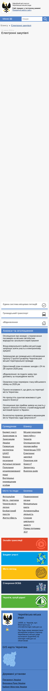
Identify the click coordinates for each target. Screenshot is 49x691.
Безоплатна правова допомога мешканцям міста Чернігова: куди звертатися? (24, 416)
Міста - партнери (11, 500)
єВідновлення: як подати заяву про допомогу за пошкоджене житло (20, 375)
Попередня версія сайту (21, 10)
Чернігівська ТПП (32, 450)
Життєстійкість (10, 518)
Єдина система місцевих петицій (20, 304)
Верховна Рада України (14, 683)
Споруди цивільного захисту (29, 521)
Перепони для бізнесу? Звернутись (30, 464)
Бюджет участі (9, 432)
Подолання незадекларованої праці (11, 471)
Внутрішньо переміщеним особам (9, 481)
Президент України (12, 680)
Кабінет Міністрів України (15, 687)
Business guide (31, 471)
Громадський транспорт (15, 313)
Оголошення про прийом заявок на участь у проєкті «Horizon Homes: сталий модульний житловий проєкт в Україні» (24, 407)
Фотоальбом (9, 497)
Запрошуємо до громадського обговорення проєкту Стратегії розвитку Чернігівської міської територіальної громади (24, 358)
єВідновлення (10, 322)
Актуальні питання (12, 464)
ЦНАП (6, 453)
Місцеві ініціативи (32, 432)
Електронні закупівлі (21, 25)
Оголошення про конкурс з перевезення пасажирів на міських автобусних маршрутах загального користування (22, 338)
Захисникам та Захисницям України (10, 439)
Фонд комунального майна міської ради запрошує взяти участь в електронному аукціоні (22, 348)
